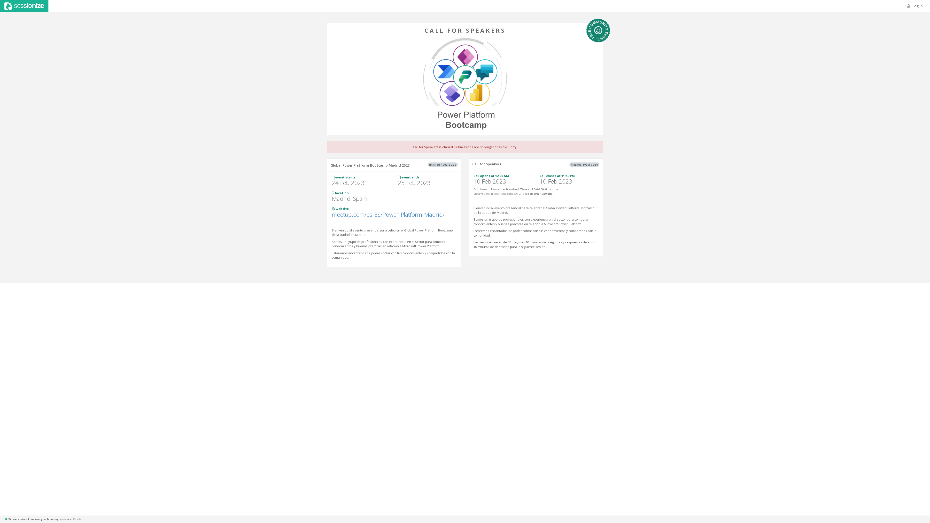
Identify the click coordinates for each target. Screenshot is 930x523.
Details (77, 519)
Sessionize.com (24, 6)
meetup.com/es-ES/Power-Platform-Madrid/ (388, 214)
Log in (917, 6)
